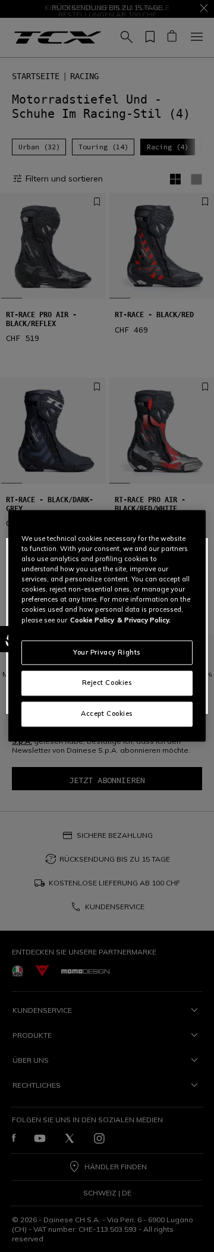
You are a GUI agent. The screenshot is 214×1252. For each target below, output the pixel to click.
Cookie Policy (92, 620)
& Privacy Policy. (144, 620)
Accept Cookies (107, 714)
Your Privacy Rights (107, 652)
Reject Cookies (107, 683)
